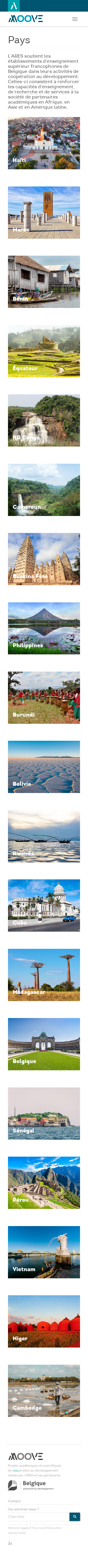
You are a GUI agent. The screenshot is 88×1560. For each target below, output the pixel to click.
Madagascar (29, 992)
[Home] (26, 18)
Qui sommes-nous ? (23, 1509)
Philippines (28, 645)
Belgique (24, 1061)
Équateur (25, 368)
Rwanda (23, 853)
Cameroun (27, 506)
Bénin (20, 298)
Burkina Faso (30, 576)
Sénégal (23, 1130)
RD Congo (26, 437)
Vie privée (38, 1528)
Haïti (19, 160)
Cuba (20, 922)
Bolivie (22, 783)
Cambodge (27, 1407)
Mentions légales (18, 1528)
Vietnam (24, 1269)
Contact (14, 1501)
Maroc (21, 229)
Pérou (21, 1199)
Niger (20, 1338)
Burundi (24, 714)
